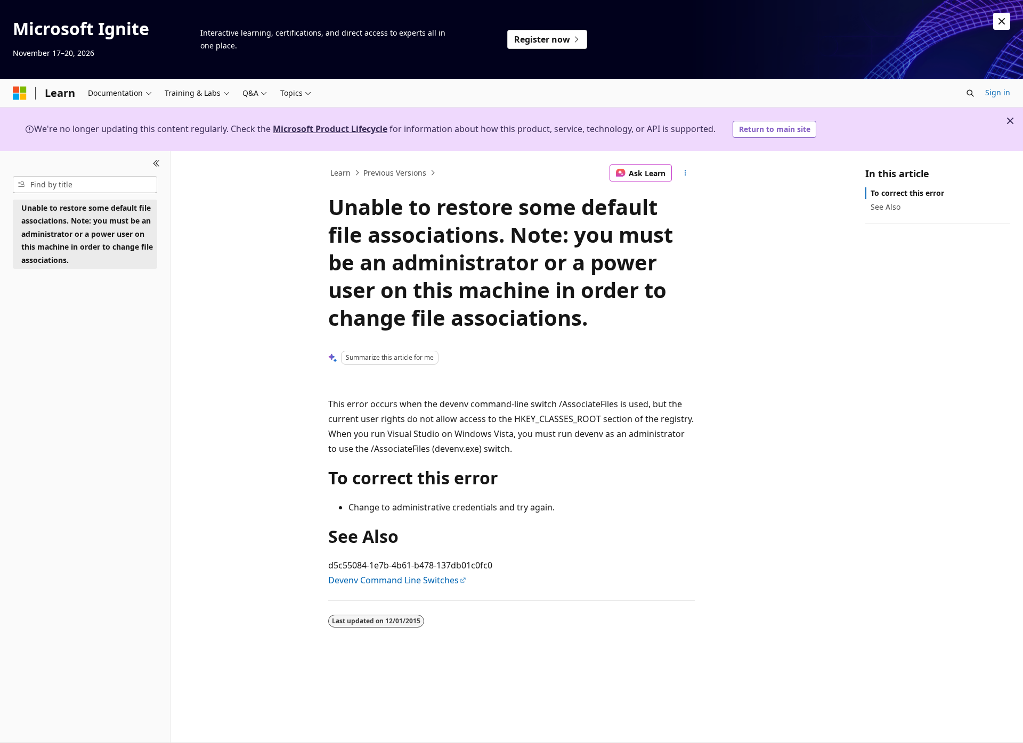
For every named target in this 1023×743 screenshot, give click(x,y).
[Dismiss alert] (1001, 21)
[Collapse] (156, 163)
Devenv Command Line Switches (393, 580)
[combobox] (85, 184)
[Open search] (970, 93)
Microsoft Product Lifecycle (330, 129)
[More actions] (685, 172)
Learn (340, 173)
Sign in (997, 92)
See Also (885, 207)
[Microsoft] (20, 93)
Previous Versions (394, 173)
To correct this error (907, 193)
